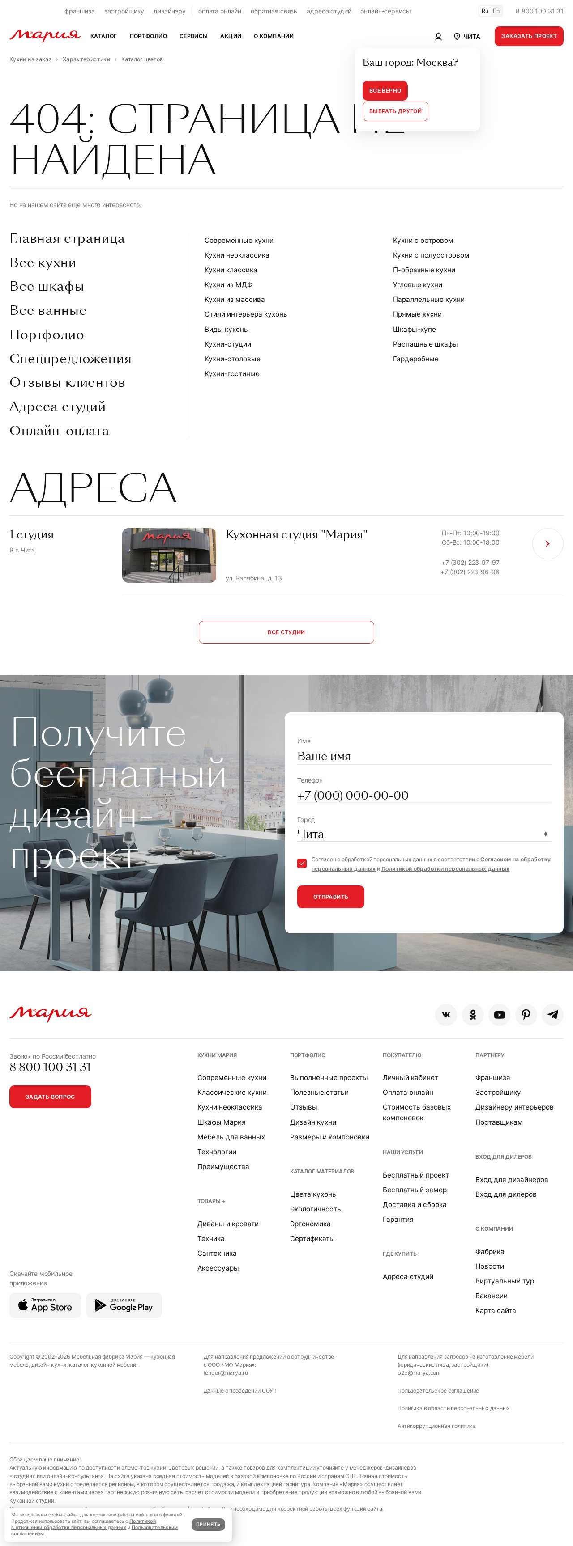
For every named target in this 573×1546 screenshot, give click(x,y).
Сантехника (217, 1253)
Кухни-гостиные (232, 373)
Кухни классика (231, 270)
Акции (230, 36)
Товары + (211, 1201)
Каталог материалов (322, 1171)
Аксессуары (218, 1268)
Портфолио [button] (148, 36)
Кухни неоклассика (237, 255)
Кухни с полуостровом (431, 255)
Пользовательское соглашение (438, 1390)
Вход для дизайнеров (511, 1179)
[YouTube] (499, 1015)
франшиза (79, 11)
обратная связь (274, 11)
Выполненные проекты (329, 1077)
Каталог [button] (103, 36)
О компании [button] (274, 36)
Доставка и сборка (415, 1204)
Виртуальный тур (504, 1281)
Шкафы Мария (221, 1122)
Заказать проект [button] (529, 36)
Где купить (400, 1253)
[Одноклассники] (473, 1015)
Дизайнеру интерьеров (514, 1107)
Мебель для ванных (231, 1137)
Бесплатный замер (415, 1190)
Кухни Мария (217, 1055)
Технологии (216, 1152)
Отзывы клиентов (67, 383)
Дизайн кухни (313, 1122)
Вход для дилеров (503, 1156)
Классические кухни (232, 1092)
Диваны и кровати (228, 1224)
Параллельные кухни (429, 299)
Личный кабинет (410, 1077)
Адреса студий (57, 407)
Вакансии (491, 1296)
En (496, 11)
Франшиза (492, 1077)
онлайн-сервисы (385, 11)
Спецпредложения (70, 359)
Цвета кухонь (313, 1194)
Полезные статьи (319, 1092)
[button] (466, 36)
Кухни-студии (228, 344)
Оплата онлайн (408, 1092)
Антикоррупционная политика (436, 1426)
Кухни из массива (235, 299)
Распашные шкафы (425, 344)
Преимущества (223, 1166)
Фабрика (490, 1251)
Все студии (286, 632)
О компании (494, 1228)
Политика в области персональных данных (454, 1408)
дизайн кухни (48, 1364)
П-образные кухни (424, 270)
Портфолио (47, 335)
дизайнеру (170, 11)
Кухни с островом (423, 240)
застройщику (124, 11)
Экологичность (315, 1209)
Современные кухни (239, 240)
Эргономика (310, 1224)
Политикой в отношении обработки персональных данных (83, 1524)
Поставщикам (499, 1122)
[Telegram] (553, 1015)
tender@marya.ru (226, 1372)
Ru (485, 11)
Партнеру (490, 1055)
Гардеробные (416, 359)
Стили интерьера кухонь (246, 314)
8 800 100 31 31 (540, 11)
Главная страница (67, 239)
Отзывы (303, 1107)
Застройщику (498, 1092)
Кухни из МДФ (228, 284)
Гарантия (398, 1219)
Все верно (385, 90)
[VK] (446, 1015)
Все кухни (43, 263)
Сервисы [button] (194, 36)
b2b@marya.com (419, 1372)
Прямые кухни (417, 314)
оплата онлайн (219, 11)
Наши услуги (403, 1152)
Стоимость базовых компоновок (417, 1112)
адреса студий (329, 11)
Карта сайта (495, 1310)
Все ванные (48, 311)
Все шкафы (47, 286)
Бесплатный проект (416, 1175)
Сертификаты (312, 1238)
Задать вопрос (50, 1096)
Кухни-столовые (233, 359)
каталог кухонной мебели (102, 1364)
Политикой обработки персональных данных (445, 868)
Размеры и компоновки (329, 1137)
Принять (208, 1524)
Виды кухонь (226, 329)
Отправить (330, 897)
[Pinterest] (526, 1015)
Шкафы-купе (414, 329)
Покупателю (402, 1055)
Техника (211, 1238)
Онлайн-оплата (59, 431)
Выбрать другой (395, 111)
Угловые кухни (417, 284)
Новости (489, 1266)
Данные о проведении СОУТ (241, 1390)
